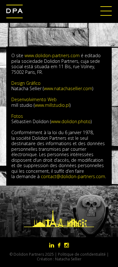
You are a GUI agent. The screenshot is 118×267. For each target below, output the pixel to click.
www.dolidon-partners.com (53, 55)
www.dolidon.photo (71, 121)
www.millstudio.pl (52, 105)
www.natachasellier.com (68, 88)
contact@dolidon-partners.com (73, 176)
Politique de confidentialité (82, 254)
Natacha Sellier (68, 259)
